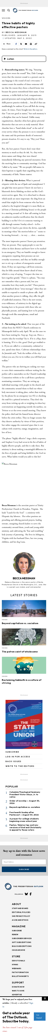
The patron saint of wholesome (20, 651)
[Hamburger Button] (3, 10)
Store (16, 956)
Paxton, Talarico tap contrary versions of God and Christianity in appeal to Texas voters (25, 827)
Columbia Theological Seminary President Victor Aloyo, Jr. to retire (24, 794)
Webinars (16, 968)
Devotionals (18, 961)
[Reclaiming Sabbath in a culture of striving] (24, 666)
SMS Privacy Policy (21, 916)
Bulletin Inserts (20, 976)
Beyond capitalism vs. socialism (20, 623)
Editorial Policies (21, 912)
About (16, 904)
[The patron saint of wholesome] (24, 638)
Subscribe (24, 869)
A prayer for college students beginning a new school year (24, 820)
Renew (15, 934)
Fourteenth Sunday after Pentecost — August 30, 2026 (24, 813)
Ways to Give (18, 991)
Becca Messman (16, 32)
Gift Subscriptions (21, 942)
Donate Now (18, 987)
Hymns (15, 965)
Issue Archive (18, 950)
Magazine (19, 926)
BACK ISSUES (13, 761)
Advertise (17, 995)
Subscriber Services (22, 938)
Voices (6, 18)
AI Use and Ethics (20, 920)
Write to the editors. (31, 49)
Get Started (39, 1016)
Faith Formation (20, 972)
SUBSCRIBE (12, 752)
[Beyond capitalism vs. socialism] (24, 609)
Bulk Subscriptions (22, 946)
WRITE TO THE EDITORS (20, 766)
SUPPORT (18, 982)
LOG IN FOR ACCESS (18, 756)
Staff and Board (20, 908)
